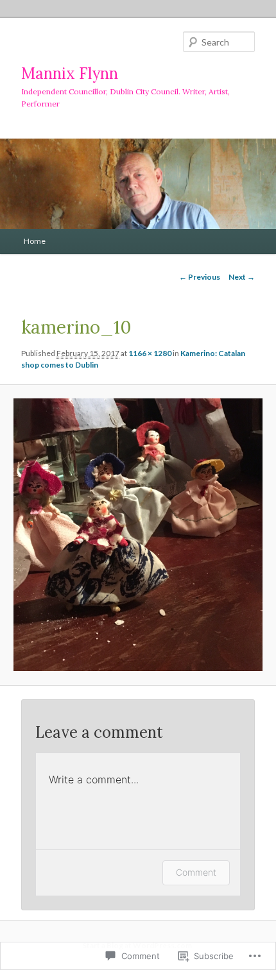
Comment (196, 872)
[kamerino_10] (137, 534)
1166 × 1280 (149, 353)
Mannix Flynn (69, 73)
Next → (242, 277)
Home (35, 241)
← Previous (199, 277)
